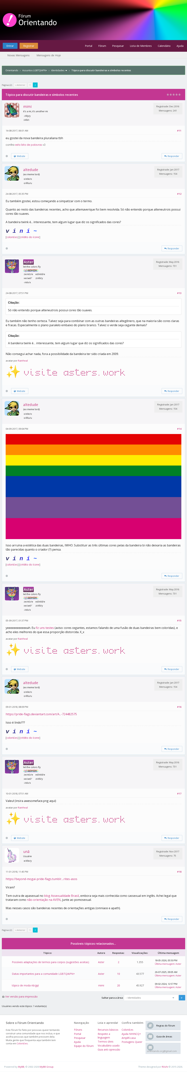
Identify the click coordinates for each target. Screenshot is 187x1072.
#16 (179, 706)
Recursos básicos (108, 1029)
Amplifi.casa (129, 1038)
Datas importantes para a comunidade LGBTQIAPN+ (43, 973)
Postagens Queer (132, 1042)
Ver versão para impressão (21, 996)
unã (26, 851)
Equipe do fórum (84, 1046)
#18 (179, 871)
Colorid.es (22, 1043)
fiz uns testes (45, 628)
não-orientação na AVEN (44, 900)
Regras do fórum (165, 1025)
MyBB (21, 1066)
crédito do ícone (29, 237)
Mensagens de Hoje (49, 55)
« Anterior (20, 85)
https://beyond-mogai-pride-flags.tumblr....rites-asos (41, 879)
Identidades (57, 70)
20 (118, 985)
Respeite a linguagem (104, 1035)
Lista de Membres (141, 46)
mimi (27, 106)
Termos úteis (105, 1041)
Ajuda (180, 46)
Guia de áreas (164, 1036)
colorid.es (12, 237)
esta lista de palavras (28, 145)
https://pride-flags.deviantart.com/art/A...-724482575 (41, 714)
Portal (88, 46)
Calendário (164, 46)
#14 (179, 428)
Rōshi (165, 1066)
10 (118, 973)
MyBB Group (47, 1066)
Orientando (11, 70)
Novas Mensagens (18, 55)
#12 (179, 193)
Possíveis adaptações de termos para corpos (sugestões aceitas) (50, 962)
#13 (179, 293)
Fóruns (78, 1029)
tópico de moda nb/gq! (25, 985)
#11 (179, 130)
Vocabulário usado (109, 1045)
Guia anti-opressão (109, 1049)
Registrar (28, 46)
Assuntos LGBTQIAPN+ (34, 70)
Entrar (10, 46)
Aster (101, 962)
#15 (179, 620)
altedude (30, 169)
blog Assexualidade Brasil (61, 896)
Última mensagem (164, 963)
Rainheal (23, 360)
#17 (179, 793)
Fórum (102, 46)
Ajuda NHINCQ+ (131, 1034)
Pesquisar (118, 46)
